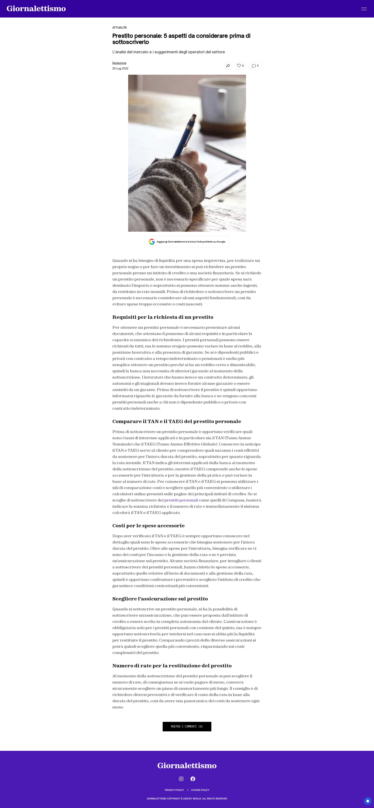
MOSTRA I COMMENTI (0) (187, 726)
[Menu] (364, 9)
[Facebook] (193, 779)
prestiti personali (181, 500)
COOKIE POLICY (200, 790)
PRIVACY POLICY (174, 790)
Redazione (119, 63)
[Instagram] (181, 779)
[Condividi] (228, 66)
